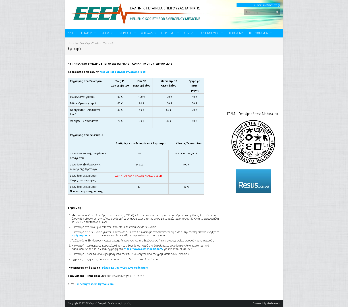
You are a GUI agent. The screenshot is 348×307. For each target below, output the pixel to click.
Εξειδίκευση (168, 33)
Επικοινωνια (235, 33)
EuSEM (105, 33)
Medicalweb (273, 303)
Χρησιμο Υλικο (210, 33)
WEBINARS (147, 33)
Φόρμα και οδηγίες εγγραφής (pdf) (125, 267)
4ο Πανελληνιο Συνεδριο (89, 43)
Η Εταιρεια (86, 33)
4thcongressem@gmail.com (95, 284)
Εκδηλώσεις (124, 33)
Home (71, 43)
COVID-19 (189, 33)
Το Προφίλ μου (258, 33)
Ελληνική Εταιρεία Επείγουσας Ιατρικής (108, 303)
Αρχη (71, 33)
